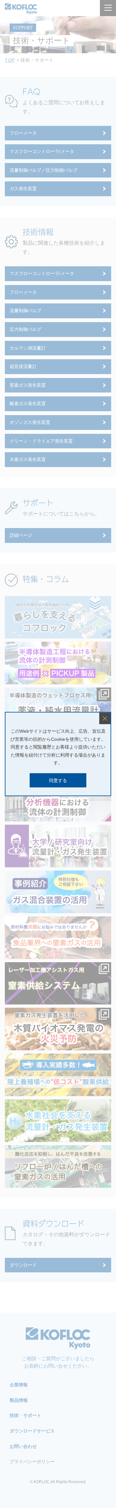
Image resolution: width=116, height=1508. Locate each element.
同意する (58, 780)
